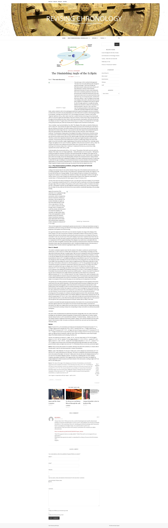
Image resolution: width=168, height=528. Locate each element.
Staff (103, 85)
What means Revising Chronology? (78, 38)
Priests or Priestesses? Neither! (109, 64)
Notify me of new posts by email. (56, 514)
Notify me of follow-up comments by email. (58, 510)
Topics (102, 38)
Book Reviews (105, 79)
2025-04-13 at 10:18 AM (59, 418)
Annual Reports (105, 73)
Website (50, 469)
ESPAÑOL (65, 1)
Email (50, 463)
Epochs (94, 38)
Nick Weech (57, 417)
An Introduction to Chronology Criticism (110, 55)
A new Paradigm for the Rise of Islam (110, 52)
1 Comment (96, 382)
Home (63, 38)
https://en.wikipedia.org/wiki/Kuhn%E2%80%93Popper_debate (69, 431)
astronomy (51, 379)
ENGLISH (55, 1)
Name (50, 456)
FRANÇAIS (60, 1)
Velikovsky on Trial (106, 61)
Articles (70, 70)
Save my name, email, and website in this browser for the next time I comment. (66, 477)
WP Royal (57, 525)
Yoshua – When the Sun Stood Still (109, 58)
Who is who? (104, 76)
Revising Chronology (84, 18)
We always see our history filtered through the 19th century (73, 403)
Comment (51, 488)
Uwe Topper (71, 76)
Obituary (104, 82)
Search (116, 44)
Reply (98, 417)
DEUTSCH (50, 1)
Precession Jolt (58, 379)
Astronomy (77, 70)
